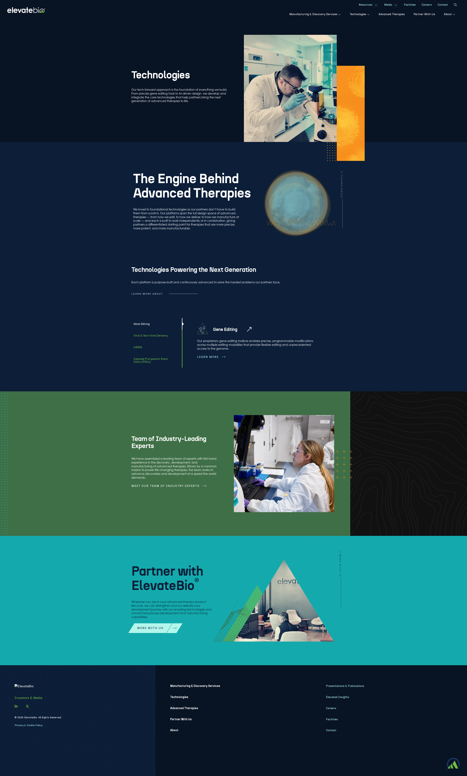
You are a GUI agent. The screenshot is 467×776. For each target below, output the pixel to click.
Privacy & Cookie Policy (29, 725)
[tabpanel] (259, 343)
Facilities (332, 719)
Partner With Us (181, 719)
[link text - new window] (16, 706)
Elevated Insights (337, 697)
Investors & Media (28, 698)
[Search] (455, 5)
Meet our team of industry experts (165, 486)
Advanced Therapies (184, 708)
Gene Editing (225, 329)
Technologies (179, 697)
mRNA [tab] (138, 347)
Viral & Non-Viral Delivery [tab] (151, 335)
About (174, 730)
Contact (331, 730)
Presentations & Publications (345, 686)
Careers (331, 708)
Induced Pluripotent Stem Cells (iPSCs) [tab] (151, 360)
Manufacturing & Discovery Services (195, 686)
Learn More (208, 357)
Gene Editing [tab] (142, 324)
